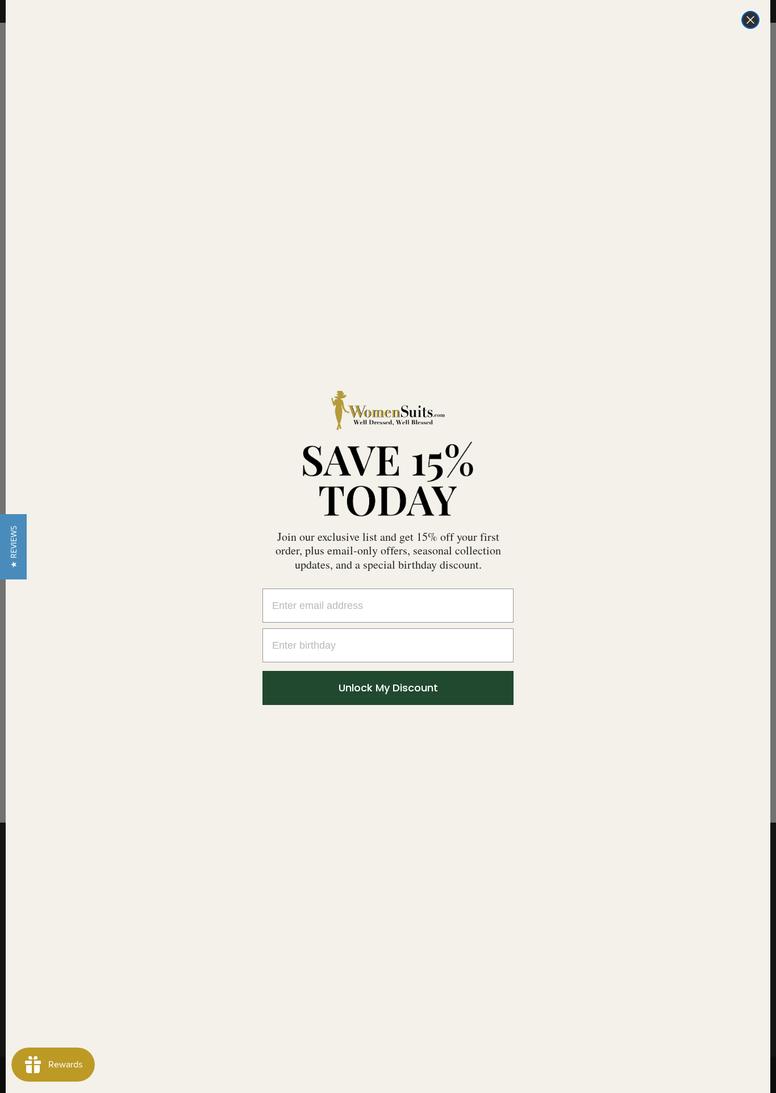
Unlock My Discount (388, 688)
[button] (13, 546)
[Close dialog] (750, 19)
